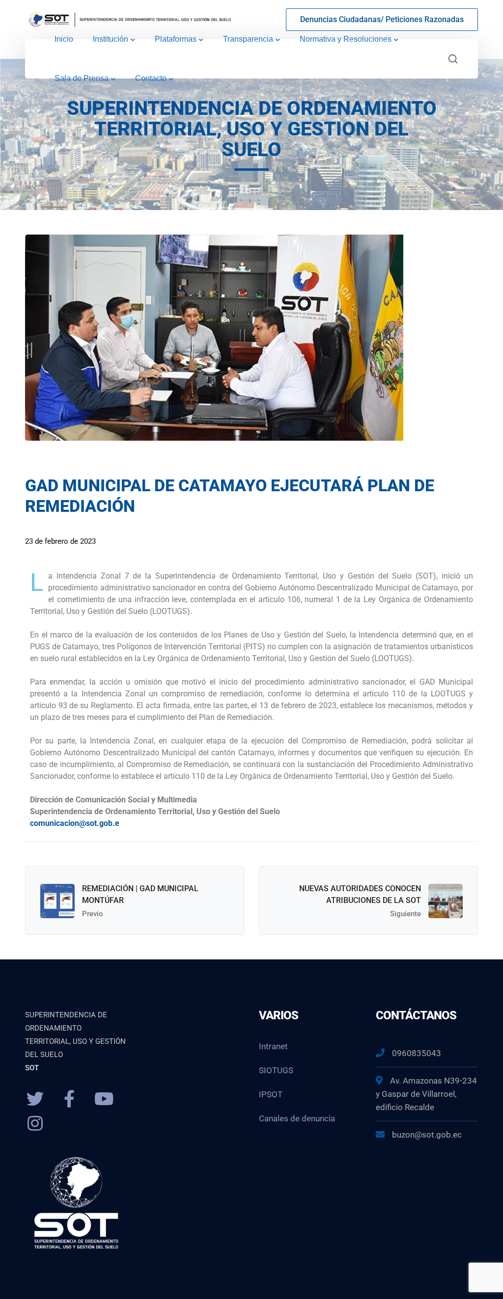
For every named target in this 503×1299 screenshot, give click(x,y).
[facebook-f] (69, 1099)
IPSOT (270, 1094)
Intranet (273, 1046)
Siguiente (405, 913)
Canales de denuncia (297, 1118)
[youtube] (103, 1099)
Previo (92, 913)
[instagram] (35, 1124)
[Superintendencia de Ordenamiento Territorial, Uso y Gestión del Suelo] (128, 19)
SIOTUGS (276, 1070)
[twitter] (35, 1099)
